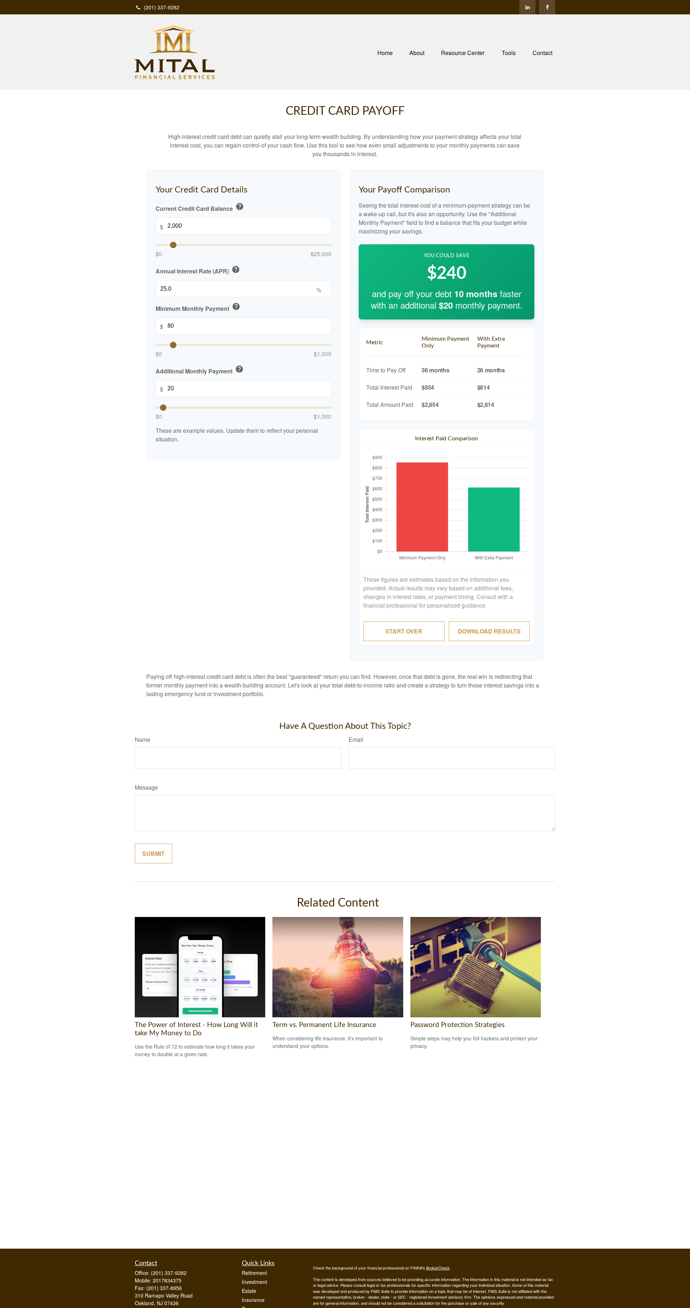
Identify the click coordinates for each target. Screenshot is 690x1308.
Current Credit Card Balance (200, 207)
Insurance (253, 1299)
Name (142, 739)
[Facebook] (547, 7)
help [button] (239, 206)
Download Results (489, 631)
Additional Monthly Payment (200, 370)
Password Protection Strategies (457, 1025)
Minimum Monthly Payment (198, 307)
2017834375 (167, 1280)
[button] (385, 52)
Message (146, 787)
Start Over (403, 631)
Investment (254, 1281)
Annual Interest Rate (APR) (198, 270)
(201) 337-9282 (161, 7)
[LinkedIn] (527, 7)
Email (356, 739)
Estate (249, 1290)
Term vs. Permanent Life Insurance (324, 1025)
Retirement (254, 1272)
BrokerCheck (438, 1268)
